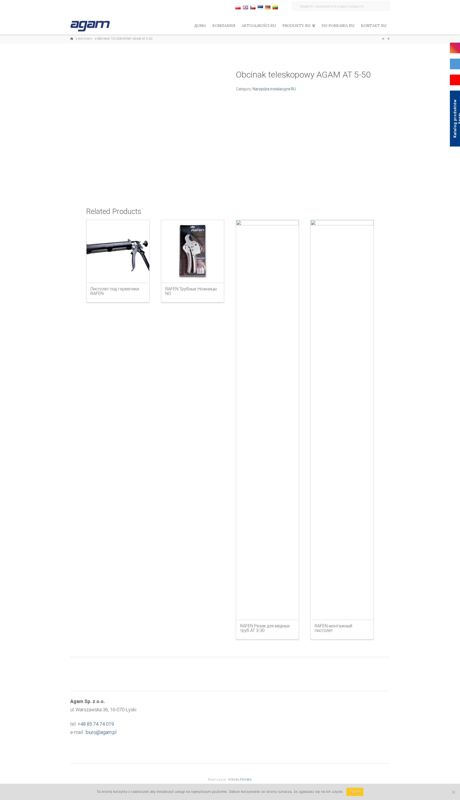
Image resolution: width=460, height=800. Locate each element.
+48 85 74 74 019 (95, 724)
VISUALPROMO (240, 779)
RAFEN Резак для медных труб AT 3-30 (265, 628)
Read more (118, 274)
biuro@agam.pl (101, 732)
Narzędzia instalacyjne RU (274, 89)
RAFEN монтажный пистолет (333, 628)
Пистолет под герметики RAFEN (115, 291)
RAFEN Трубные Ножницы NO (191, 291)
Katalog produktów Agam (456, 118)
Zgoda (355, 791)
